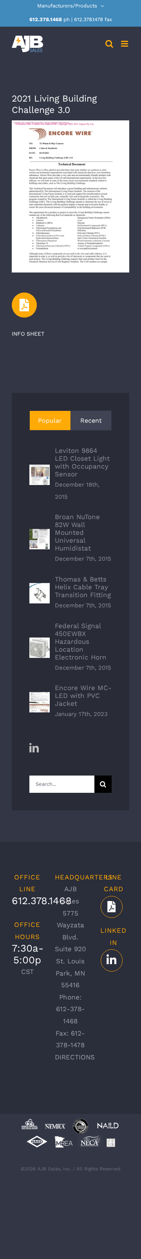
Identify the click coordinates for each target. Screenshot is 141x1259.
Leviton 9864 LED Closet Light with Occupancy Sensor (82, 462)
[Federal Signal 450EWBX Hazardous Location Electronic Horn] (39, 643)
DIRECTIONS (75, 1057)
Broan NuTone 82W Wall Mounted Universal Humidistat (77, 532)
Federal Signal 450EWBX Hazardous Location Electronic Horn (81, 641)
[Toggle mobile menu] (125, 44)
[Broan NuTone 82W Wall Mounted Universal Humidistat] (39, 535)
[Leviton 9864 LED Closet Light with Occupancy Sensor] (39, 470)
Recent (91, 420)
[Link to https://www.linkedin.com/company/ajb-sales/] (112, 960)
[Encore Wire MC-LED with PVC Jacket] (39, 698)
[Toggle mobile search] (109, 44)
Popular (50, 420)
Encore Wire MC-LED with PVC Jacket (83, 695)
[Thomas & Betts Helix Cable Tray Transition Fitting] (39, 589)
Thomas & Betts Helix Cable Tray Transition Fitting (83, 587)
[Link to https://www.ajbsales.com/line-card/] (112, 907)
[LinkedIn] (34, 747)
